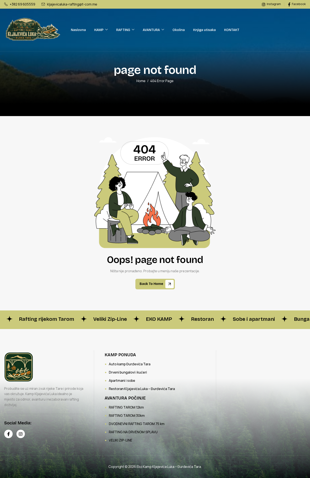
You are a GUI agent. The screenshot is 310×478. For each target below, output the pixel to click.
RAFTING (123, 30)
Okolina (179, 30)
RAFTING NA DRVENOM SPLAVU (133, 432)
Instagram (273, 4)
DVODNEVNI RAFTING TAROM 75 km (136, 423)
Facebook (298, 4)
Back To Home (152, 284)
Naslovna (78, 30)
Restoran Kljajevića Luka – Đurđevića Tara (142, 388)
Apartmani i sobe (122, 380)
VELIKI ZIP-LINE (120, 440)
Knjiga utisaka (204, 30)
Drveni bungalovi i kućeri (128, 372)
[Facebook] (8, 434)
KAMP (99, 30)
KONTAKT (231, 30)
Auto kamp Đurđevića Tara (129, 364)
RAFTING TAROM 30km (127, 415)
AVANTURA (151, 30)
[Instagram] (20, 434)
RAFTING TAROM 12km (126, 407)
